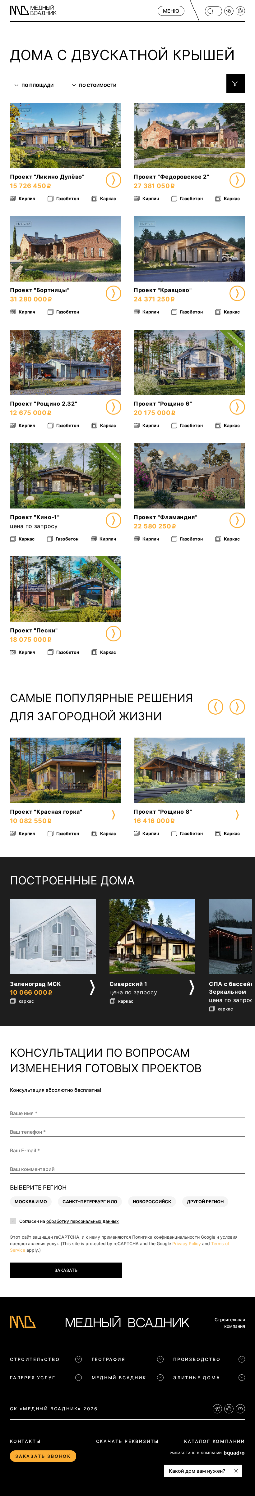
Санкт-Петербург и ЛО (90, 1201)
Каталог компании (214, 1441)
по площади (37, 85)
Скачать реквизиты (127, 1441)
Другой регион (205, 1201)
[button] (22, 135)
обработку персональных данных (82, 1221)
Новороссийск (152, 1201)
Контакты (25, 1441)
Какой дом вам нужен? (197, 1471)
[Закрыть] (236, 1471)
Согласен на (69, 1221)
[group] (65, 788)
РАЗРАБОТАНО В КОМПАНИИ (196, 1453)
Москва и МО (31, 1201)
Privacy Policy (186, 1243)
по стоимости (97, 85)
